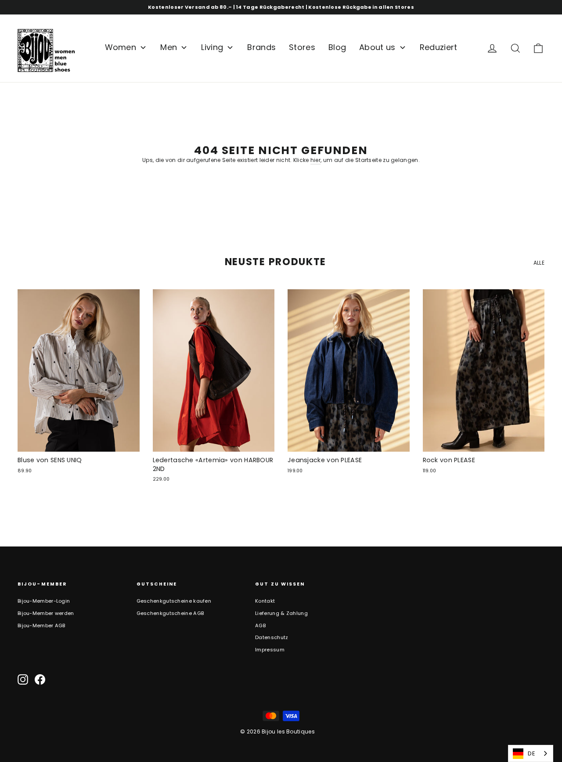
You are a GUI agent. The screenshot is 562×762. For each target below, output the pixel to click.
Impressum (270, 649)
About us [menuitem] (377, 47)
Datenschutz (271, 637)
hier (315, 160)
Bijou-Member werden (46, 613)
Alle (538, 262)
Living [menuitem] (212, 47)
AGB (260, 625)
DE (531, 753)
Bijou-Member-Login (44, 600)
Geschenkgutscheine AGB (170, 613)
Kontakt (265, 600)
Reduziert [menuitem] (439, 47)
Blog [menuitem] (337, 47)
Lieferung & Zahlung (281, 613)
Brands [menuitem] (261, 47)
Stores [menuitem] (302, 47)
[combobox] (530, 753)
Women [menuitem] (121, 47)
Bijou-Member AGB (41, 625)
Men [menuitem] (168, 47)
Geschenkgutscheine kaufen (174, 600)
